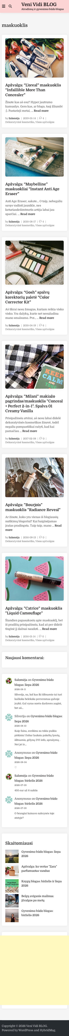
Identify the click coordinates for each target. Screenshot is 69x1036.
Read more (41, 110)
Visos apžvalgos (44, 122)
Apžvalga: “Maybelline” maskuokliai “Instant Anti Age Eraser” (32, 189)
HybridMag (47, 1030)
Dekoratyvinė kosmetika (19, 122)
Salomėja (14, 118)
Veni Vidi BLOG (39, 4)
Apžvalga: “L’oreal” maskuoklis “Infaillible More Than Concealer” (33, 90)
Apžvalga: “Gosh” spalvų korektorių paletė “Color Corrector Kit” (27, 297)
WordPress (25, 1030)
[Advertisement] (34, 970)
